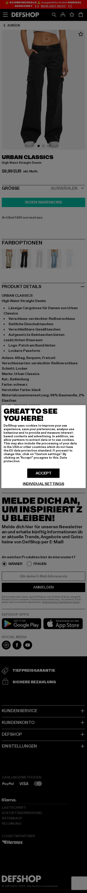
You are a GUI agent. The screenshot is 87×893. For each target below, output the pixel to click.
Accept (44, 473)
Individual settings (43, 483)
